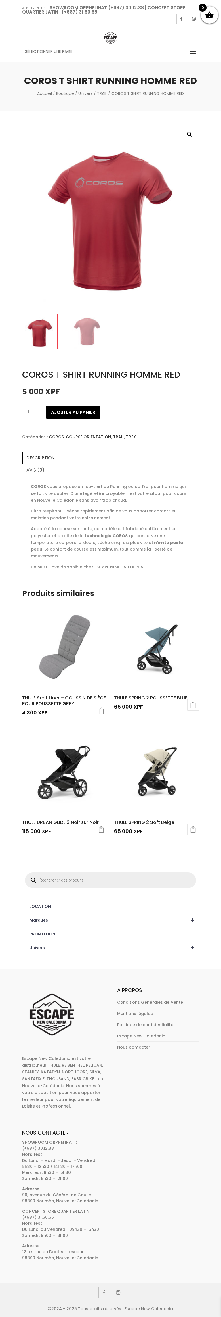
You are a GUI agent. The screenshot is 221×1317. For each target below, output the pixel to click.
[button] (189, 134)
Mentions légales (135, 1013)
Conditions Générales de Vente (150, 1002)
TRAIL (102, 93)
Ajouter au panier (73, 412)
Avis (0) (35, 470)
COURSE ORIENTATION (88, 437)
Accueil (44, 93)
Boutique (65, 93)
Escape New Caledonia (141, 1036)
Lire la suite (101, 710)
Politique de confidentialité (145, 1025)
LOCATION (40, 906)
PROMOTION (42, 934)
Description (40, 458)
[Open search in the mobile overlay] (110, 880)
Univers (85, 93)
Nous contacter (133, 1047)
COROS (56, 437)
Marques (111, 920)
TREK (131, 437)
